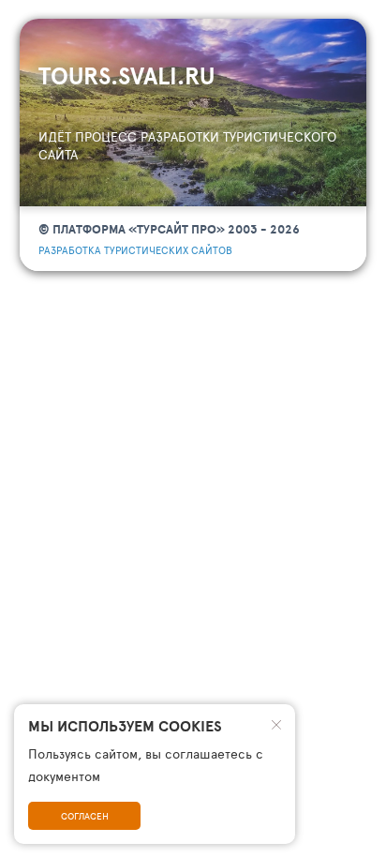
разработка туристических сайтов (135, 250)
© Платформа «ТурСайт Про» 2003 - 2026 (169, 229)
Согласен (85, 815)
